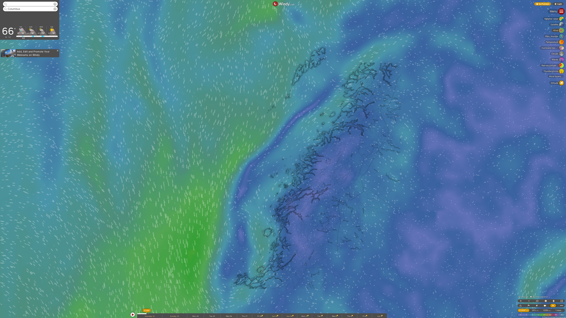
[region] (283, 159)
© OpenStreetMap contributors (553, 317)
